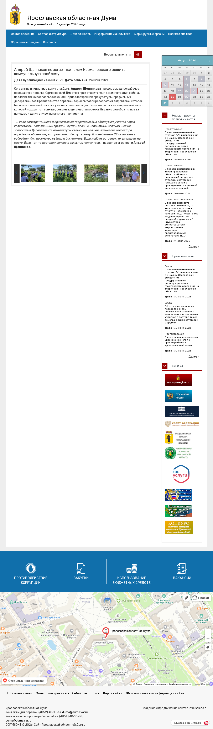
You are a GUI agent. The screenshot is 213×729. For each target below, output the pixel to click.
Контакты (50, 42)
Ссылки (177, 366)
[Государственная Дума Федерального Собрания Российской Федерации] (182, 411)
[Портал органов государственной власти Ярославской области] (182, 380)
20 (186, 91)
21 (194, 91)
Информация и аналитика (112, 34)
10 (164, 85)
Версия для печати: (118, 54)
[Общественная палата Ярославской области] (182, 437)
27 (186, 97)
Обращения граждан (25, 42)
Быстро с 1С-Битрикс (187, 723)
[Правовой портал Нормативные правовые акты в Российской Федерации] (182, 511)
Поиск (95, 693)
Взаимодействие (180, 34)
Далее (193, 247)
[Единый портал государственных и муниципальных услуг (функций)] (182, 474)
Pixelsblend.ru (198, 708)
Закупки (81, 578)
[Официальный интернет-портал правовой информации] (182, 495)
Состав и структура (52, 34)
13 (186, 85)
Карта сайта (112, 693)
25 (172, 97)
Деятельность (80, 34)
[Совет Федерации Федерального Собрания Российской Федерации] (182, 423)
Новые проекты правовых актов (183, 117)
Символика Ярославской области (61, 693)
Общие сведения (22, 34)
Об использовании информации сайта (155, 693)
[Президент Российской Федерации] (182, 396)
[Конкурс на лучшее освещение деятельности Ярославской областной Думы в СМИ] (182, 527)
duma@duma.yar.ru (75, 712)
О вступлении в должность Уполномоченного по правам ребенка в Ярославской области (181, 341)
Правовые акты (183, 256)
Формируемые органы (149, 34)
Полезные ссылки (19, 693)
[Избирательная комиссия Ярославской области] (182, 453)
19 (179, 91)
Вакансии (182, 578)
